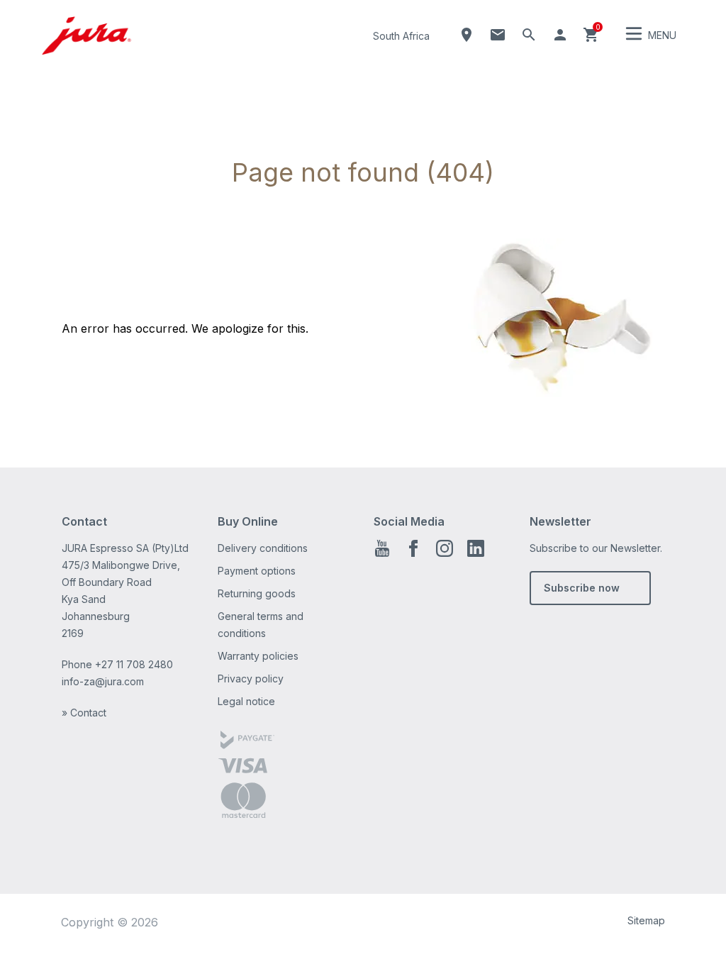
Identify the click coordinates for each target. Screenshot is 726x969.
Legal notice (246, 701)
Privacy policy (251, 678)
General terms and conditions (260, 624)
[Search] (528, 34)
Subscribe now (582, 588)
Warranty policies (258, 656)
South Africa (401, 36)
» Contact (84, 713)
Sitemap (646, 920)
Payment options (257, 571)
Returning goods (257, 593)
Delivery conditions (263, 548)
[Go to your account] (560, 34)
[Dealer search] (466, 34)
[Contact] (497, 34)
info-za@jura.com (103, 681)
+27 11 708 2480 (134, 664)
